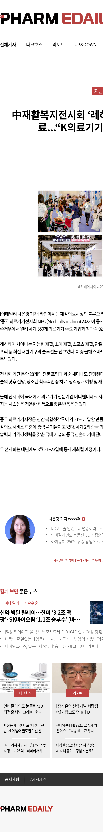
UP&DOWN (85, 44)
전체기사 (8, 44)
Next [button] (30, 782)
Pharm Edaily (26, 809)
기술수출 (31, 603)
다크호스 (34, 44)
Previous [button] (30, 776)
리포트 (58, 44)
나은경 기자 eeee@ (64, 519)
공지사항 (12, 779)
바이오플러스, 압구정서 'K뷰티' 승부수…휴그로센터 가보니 (51, 646)
